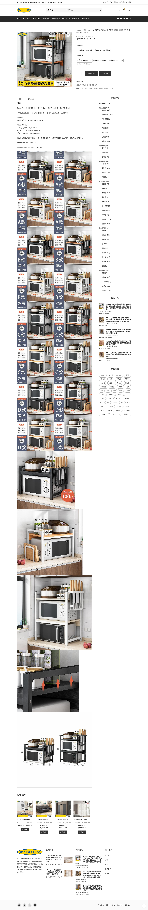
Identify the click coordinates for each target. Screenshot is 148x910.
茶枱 (102, 398)
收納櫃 (120, 387)
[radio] (81, 50)
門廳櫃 (119, 406)
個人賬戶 (105, 2)
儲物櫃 (104, 235)
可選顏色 (80, 45)
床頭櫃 (104, 253)
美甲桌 (104, 215)
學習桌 (119, 379)
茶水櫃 (118, 398)
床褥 (103, 248)
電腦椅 (104, 224)
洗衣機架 (105, 282)
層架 (86, 88)
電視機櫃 (127, 410)
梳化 (103, 128)
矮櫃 (102, 395)
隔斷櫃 (127, 406)
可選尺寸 (80, 55)
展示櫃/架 (105, 115)
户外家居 (105, 119)
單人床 (103, 379)
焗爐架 (101, 88)
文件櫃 (104, 197)
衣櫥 (108, 402)
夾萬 (103, 188)
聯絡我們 (128, 2)
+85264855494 (23, 2)
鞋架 (103, 414)
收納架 (91, 88)
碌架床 (104, 262)
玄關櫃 (128, 391)
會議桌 (104, 184)
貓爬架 (104, 157)
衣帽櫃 (104, 173)
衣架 (101, 402)
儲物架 (82, 88)
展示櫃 (103, 383)
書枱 (128, 387)
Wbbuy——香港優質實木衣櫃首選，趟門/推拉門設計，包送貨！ (54, 872)
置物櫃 (119, 395)
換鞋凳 (104, 168)
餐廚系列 (85, 18)
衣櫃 (103, 266)
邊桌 (103, 137)
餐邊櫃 (104, 290)
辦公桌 (115, 402)
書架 (101, 391)
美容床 (104, 231)
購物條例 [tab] (31, 99)
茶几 (103, 132)
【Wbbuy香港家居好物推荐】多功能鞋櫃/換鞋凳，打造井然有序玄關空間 (54, 858)
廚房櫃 (127, 383)
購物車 (116, 2)
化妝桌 (104, 239)
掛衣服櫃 (103, 387)
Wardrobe (117, 375)
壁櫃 (103, 273)
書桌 (108, 391)
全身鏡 (104, 164)
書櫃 (103, 202)
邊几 (122, 402)
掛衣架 (104, 257)
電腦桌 (104, 219)
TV (109, 375)
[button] (68, 35)
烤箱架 (96, 88)
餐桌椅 (104, 286)
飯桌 (114, 414)
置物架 (89, 85)
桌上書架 (105, 206)
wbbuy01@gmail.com (39, 2)
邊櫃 (102, 406)
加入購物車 (91, 73)
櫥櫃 (120, 391)
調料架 (106, 88)
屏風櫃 (104, 110)
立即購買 (105, 73)
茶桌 (110, 398)
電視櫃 (104, 141)
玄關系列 (46, 18)
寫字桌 (127, 379)
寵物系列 (76, 18)
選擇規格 (24, 830)
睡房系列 (56, 18)
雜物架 (111, 88)
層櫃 (110, 383)
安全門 (104, 148)
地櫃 (110, 379)
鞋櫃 (103, 177)
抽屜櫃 (104, 123)
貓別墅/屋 (105, 152)
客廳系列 (36, 18)
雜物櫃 (118, 410)
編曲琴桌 (105, 210)
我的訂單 (122, 2)
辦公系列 (66, 18)
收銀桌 (104, 193)
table (102, 375)
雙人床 (102, 410)
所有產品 (26, 18)
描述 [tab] (20, 99)
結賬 (111, 2)
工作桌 (119, 383)
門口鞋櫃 (110, 406)
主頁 (18, 18)
